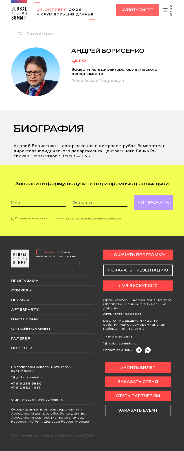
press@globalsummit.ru (43, 399)
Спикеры (40, 33)
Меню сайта (168, 10)
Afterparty (25, 309)
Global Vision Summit (19, 10)
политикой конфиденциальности (93, 218)
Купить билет (137, 10)
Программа (25, 280)
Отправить (153, 202)
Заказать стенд (138, 382)
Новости (22, 348)
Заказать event (138, 410)
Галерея (21, 338)
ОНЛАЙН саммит (31, 329)
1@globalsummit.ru (120, 343)
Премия (20, 300)
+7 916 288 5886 (26, 383)
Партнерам (24, 319)
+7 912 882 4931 (117, 337)
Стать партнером (138, 396)
